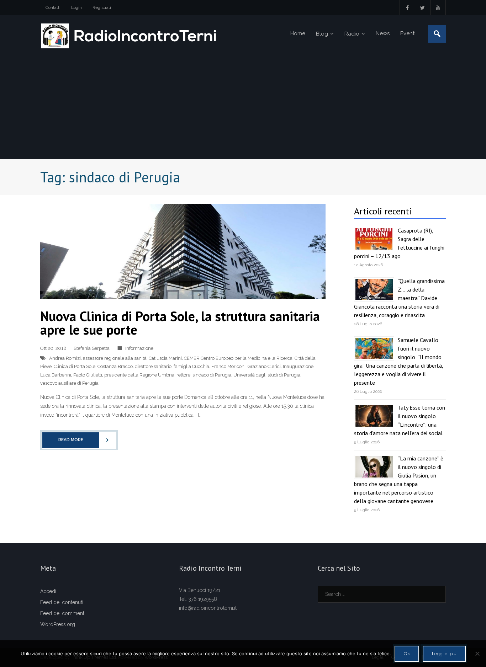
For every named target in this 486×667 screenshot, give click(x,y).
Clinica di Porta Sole (74, 366)
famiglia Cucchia (191, 366)
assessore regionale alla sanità (115, 358)
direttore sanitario (153, 366)
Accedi (48, 591)
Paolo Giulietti (87, 375)
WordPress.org (57, 624)
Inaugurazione (298, 366)
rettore (183, 375)
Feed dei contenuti (61, 602)
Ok (407, 653)
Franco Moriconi (228, 366)
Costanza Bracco (115, 366)
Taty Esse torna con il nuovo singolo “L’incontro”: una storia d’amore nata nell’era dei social (399, 420)
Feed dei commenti (62, 613)
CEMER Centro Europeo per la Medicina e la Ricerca (238, 358)
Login (76, 7)
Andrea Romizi (65, 358)
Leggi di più (444, 653)
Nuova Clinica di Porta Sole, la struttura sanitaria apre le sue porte (180, 322)
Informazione (139, 348)
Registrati (102, 7)
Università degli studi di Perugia (266, 375)
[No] (477, 653)
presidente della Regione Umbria (139, 375)
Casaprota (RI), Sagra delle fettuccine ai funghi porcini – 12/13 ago (399, 243)
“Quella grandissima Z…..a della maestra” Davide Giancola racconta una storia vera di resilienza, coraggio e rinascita (399, 298)
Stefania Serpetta (92, 348)
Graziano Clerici (264, 366)
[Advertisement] (243, 105)
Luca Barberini (55, 375)
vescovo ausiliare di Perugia (69, 383)
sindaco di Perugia (211, 375)
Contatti (53, 7)
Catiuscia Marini (165, 358)
